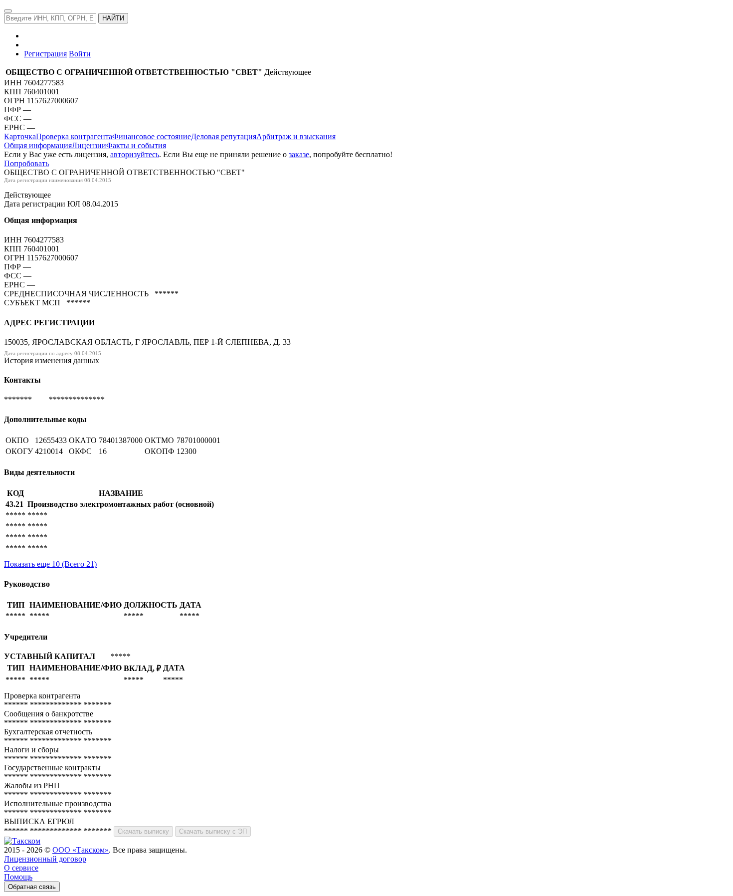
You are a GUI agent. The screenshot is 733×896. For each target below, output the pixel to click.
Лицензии (89, 145)
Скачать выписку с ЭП (213, 831)
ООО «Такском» (80, 850)
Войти (80, 53)
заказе (299, 154)
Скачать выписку (143, 831)
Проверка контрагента (74, 136)
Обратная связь (32, 887)
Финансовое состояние (151, 136)
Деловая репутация (223, 136)
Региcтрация (45, 53)
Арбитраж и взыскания (296, 136)
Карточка (20, 136)
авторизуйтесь (134, 154)
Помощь (18, 877)
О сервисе (21, 868)
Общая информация (38, 145)
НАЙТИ (113, 18)
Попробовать (26, 163)
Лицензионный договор (45, 859)
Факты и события (136, 145)
